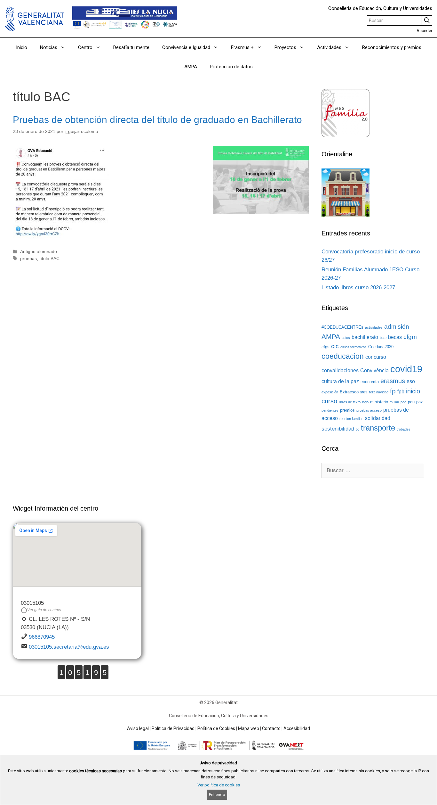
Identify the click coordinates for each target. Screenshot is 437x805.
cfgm (410, 336)
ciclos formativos (353, 347)
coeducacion (343, 356)
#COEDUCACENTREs (342, 327)
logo (365, 402)
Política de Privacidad (173, 728)
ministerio (379, 401)
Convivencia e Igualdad (186, 47)
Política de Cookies (216, 728)
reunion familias (351, 419)
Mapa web (248, 728)
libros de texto (350, 402)
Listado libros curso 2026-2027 (358, 287)
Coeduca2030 (380, 346)
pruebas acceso (369, 410)
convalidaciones (340, 370)
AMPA (190, 67)
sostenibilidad (338, 428)
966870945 (42, 637)
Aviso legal (138, 728)
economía (370, 381)
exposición (330, 392)
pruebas (28, 258)
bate (383, 338)
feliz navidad (378, 392)
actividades (374, 327)
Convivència (374, 370)
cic (335, 346)
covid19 (406, 369)
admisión (396, 326)
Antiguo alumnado (38, 251)
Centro (85, 47)
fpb (400, 391)
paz (419, 401)
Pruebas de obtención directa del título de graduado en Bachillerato (157, 119)
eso (411, 381)
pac (403, 402)
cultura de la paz (340, 381)
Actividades (329, 47)
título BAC (49, 258)
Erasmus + (242, 47)
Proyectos (285, 47)
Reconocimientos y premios (391, 47)
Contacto (271, 728)
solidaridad (377, 418)
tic (357, 429)
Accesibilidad (296, 728)
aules (346, 338)
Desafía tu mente (131, 47)
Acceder (424, 30)
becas (395, 337)
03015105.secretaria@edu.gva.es (69, 647)
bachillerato (365, 337)
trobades (403, 429)
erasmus (392, 380)
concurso (375, 357)
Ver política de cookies (218, 785)
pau (411, 401)
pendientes (330, 410)
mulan (394, 402)
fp (393, 391)
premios (347, 410)
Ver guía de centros (44, 610)
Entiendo (217, 794)
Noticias (48, 47)
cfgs (326, 346)
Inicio (21, 47)
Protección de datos (231, 67)
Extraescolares (354, 392)
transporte (378, 427)
